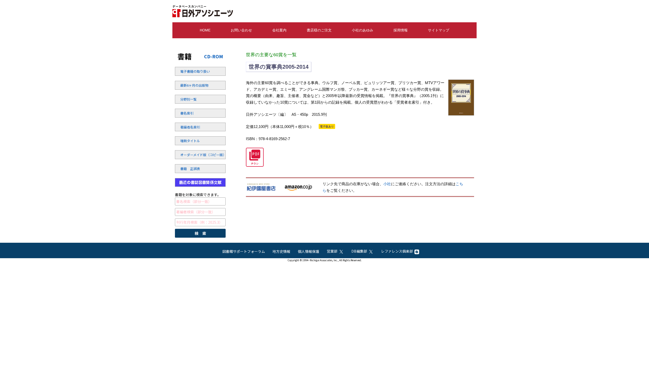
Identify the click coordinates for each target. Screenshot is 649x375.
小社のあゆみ (362, 30)
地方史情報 (281, 251)
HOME (205, 30)
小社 (387, 184)
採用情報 (400, 30)
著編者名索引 (190, 127)
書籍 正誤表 (190, 168)
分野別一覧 (188, 99)
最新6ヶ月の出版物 (194, 85)
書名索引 (186, 113)
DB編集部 (359, 251)
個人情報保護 (308, 251)
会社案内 (279, 30)
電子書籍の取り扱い (194, 71)
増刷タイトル (190, 140)
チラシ (255, 163)
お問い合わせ (241, 30)
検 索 (200, 233)
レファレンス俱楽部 (397, 251)
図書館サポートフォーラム (243, 251)
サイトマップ (438, 30)
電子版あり (327, 126)
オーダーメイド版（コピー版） (194, 154)
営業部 (332, 251)
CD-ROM (213, 56)
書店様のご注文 (319, 30)
